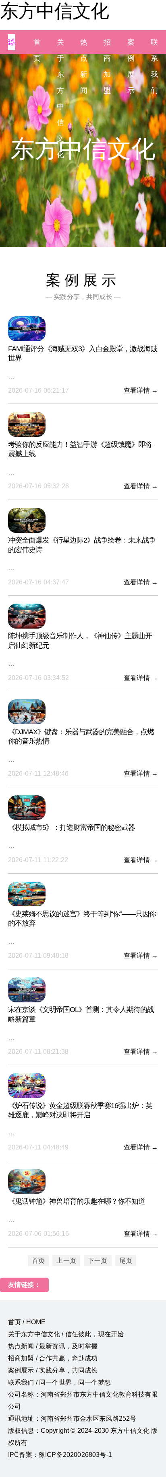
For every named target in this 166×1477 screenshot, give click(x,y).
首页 (38, 1260)
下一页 (97, 1260)
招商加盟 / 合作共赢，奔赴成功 (53, 1358)
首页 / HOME (27, 1322)
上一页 (66, 1260)
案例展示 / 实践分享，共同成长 (53, 1370)
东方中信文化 (54, 10)
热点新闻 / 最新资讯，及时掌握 (53, 1346)
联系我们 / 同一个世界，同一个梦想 (59, 1382)
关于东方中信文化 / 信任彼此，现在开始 (66, 1334)
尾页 (125, 1260)
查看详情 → (141, 390)
